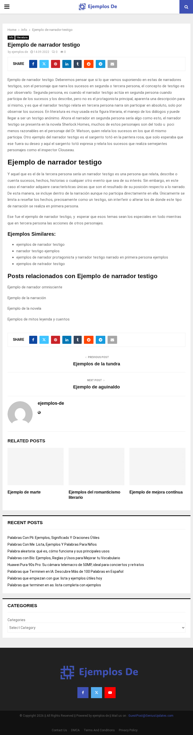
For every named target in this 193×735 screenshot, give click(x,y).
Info (11, 37)
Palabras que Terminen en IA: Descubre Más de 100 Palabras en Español (65, 571)
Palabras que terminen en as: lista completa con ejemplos (55, 585)
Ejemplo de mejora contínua (156, 492)
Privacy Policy (128, 730)
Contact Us (59, 730)
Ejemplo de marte (24, 492)
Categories (16, 620)
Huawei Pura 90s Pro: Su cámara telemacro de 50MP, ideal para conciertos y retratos (76, 565)
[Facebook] (82, 692)
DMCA (75, 730)
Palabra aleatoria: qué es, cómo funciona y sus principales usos (59, 551)
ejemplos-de (20, 52)
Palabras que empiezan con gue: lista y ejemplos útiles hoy (55, 578)
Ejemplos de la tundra (96, 363)
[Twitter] (96, 692)
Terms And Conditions (99, 730)
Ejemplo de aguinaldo (96, 386)
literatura (22, 37)
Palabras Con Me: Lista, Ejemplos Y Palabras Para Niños (52, 544)
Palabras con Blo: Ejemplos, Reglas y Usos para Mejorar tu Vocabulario (64, 558)
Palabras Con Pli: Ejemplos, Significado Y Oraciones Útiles (54, 538)
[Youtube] (110, 692)
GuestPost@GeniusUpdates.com (150, 715)
